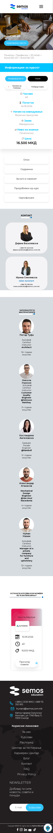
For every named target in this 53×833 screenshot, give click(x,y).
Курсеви (26, 737)
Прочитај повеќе (24, 663)
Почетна (9, 55)
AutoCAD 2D (11, 58)
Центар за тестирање (26, 747)
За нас (26, 731)
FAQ (26, 769)
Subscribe (35, 807)
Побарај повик (37, 87)
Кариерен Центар (26, 753)
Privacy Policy (26, 774)
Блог (26, 758)
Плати (37, 79)
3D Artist (35, 55)
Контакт (26, 763)
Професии (22, 55)
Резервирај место (16, 79)
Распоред (26, 742)
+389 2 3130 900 (24, 702)
